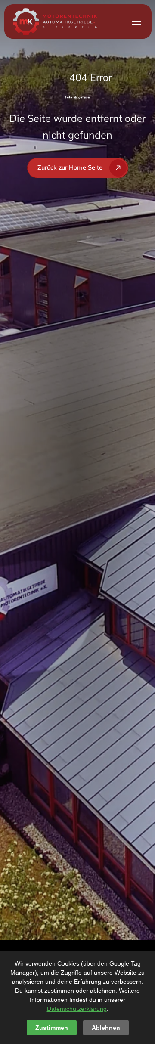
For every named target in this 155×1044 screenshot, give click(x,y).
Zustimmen (51, 1027)
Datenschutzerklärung (77, 1008)
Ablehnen (106, 1027)
